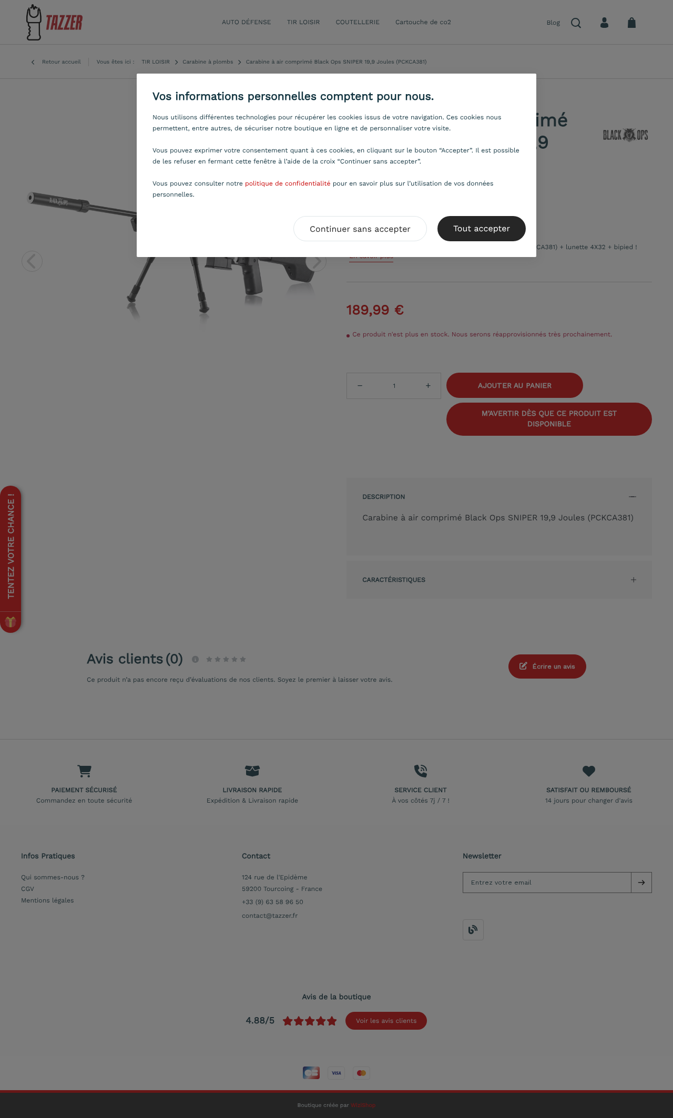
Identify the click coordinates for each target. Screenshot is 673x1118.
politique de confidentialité (287, 183)
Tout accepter (481, 228)
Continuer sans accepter (360, 229)
